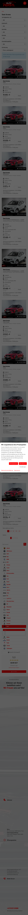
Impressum (17, 470)
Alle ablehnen (23, 463)
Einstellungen (23, 466)
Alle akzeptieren (13, 463)
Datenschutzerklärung (7, 470)
